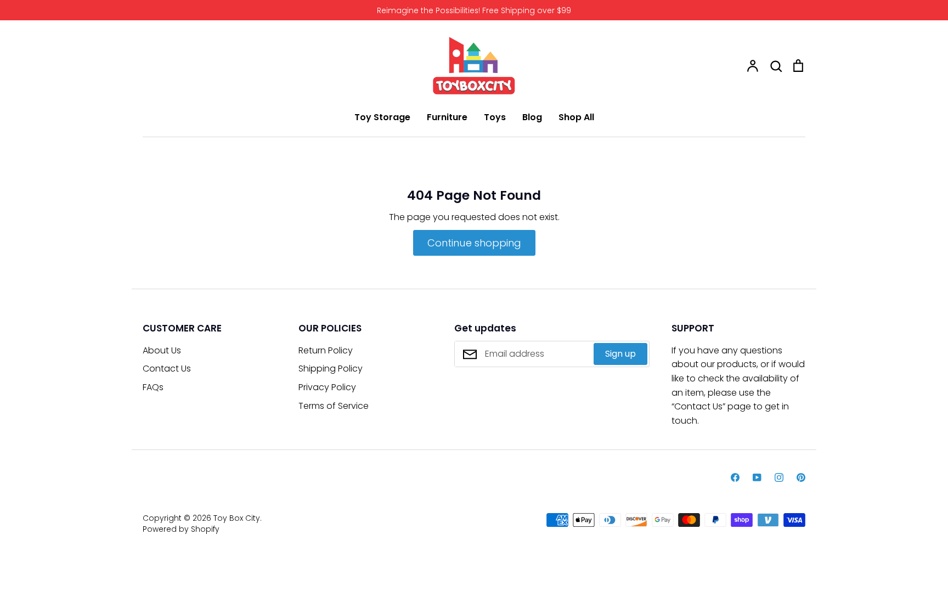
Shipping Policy (330, 368)
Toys (495, 117)
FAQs (153, 387)
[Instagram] (779, 477)
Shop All (576, 117)
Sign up (620, 353)
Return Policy (325, 350)
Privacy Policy (327, 387)
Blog (532, 117)
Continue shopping (474, 243)
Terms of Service (333, 406)
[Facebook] (735, 477)
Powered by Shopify (181, 529)
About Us (162, 350)
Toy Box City (236, 518)
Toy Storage (382, 117)
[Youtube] (757, 477)
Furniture (447, 117)
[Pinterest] (801, 477)
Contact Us (167, 368)
